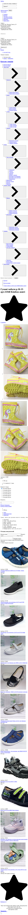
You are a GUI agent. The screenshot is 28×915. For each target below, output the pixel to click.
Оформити (10, 58)
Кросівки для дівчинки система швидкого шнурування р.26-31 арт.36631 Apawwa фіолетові (14, 840)
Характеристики (7, 513)
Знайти (16, 278)
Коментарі (5, 515)
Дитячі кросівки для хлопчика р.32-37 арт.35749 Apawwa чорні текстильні (12, 603)
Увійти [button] (2, 1)
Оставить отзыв (17, 538)
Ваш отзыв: (20, 535)
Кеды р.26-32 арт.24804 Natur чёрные (10, 810)
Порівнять (7, 505)
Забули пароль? (4, 10)
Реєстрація (3, 11)
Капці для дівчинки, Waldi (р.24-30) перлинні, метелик (14, 691)
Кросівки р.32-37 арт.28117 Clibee (9, 781)
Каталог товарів (7, 61)
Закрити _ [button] (4, 911)
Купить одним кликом (6, 506)
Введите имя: (4, 534)
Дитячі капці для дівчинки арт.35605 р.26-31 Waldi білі (14, 662)
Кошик (5, 58)
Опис (4, 512)
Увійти (10, 10)
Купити (2, 505)
